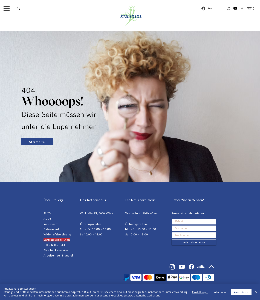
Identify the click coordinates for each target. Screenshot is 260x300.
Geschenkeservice (56, 250)
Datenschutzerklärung (147, 295)
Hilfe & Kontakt (54, 245)
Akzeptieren (241, 292)
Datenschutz (52, 229)
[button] (251, 8)
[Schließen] (256, 292)
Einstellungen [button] (200, 292)
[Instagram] (228, 8)
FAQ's (47, 213)
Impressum (51, 224)
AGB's (47, 218)
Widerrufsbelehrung (57, 234)
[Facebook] (242, 8)
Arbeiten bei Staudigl (58, 255)
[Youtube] (235, 8)
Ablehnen (220, 292)
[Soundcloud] (200, 266)
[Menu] (7, 8)
